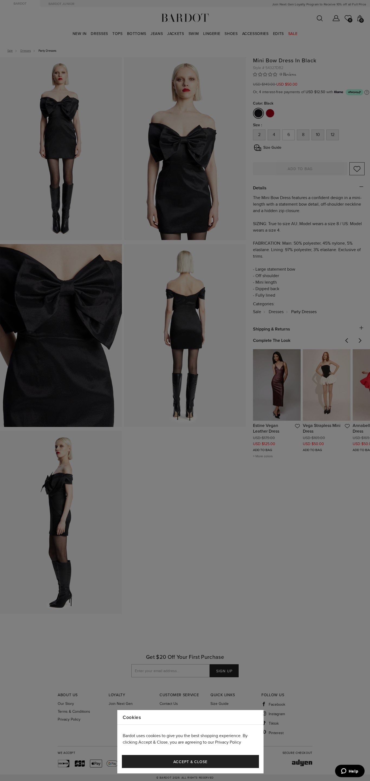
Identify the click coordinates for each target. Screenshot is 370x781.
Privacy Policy (228, 742)
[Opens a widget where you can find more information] (350, 771)
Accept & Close (190, 762)
